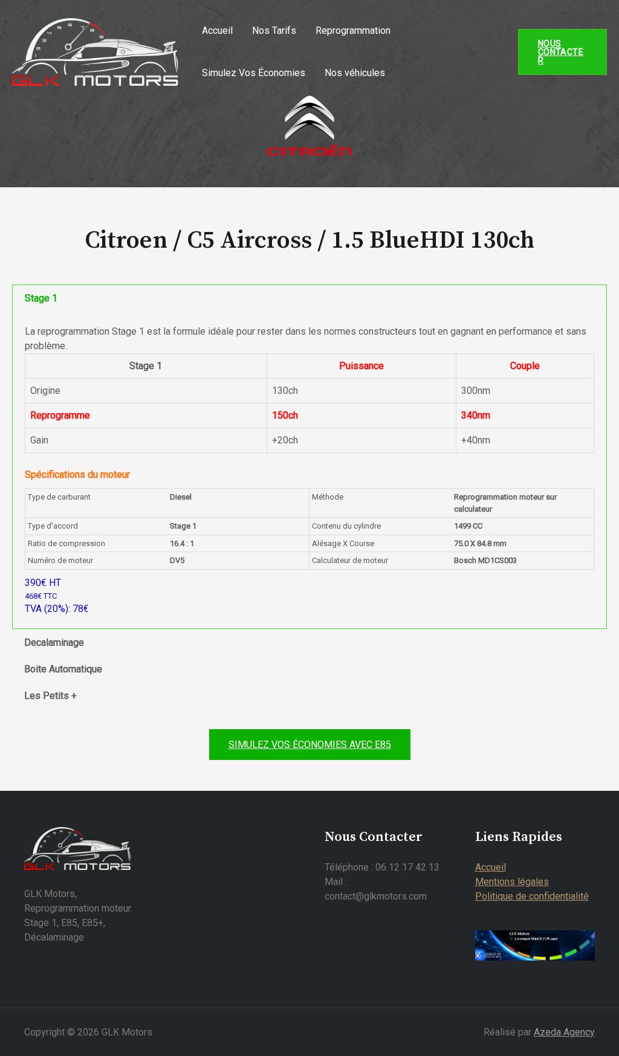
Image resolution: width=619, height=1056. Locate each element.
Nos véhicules (355, 73)
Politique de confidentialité (532, 896)
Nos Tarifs (274, 30)
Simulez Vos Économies (253, 73)
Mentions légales (512, 881)
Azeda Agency (564, 1032)
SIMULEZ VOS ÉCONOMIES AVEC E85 (309, 744)
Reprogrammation (353, 30)
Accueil (217, 30)
